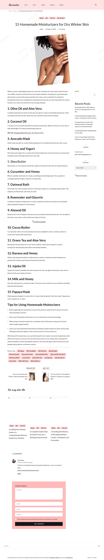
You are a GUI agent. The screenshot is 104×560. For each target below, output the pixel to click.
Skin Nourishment (59, 358)
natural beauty (26, 358)
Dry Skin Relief (53, 351)
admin (41, 29)
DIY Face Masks (31, 351)
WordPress (70, 557)
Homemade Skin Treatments (58, 354)
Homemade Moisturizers (42, 354)
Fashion (61, 5)
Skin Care (52, 18)
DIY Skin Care (42, 351)
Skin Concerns (60, 18)
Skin (34, 5)
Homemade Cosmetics (27, 354)
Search (77, 91)
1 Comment (61, 29)
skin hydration (48, 358)
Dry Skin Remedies (14, 354)
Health (43, 5)
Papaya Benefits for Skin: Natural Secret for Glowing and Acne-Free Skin (85, 109)
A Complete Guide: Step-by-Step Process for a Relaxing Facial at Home (39, 434)
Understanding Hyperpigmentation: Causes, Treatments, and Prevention (85, 117)
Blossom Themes (55, 557)
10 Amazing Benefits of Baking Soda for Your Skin (85, 132)
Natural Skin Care (37, 358)
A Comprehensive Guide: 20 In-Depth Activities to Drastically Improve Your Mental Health (84, 124)
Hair (25, 5)
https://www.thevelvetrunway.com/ (28, 470)
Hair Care (64, 428)
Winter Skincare (35, 361)
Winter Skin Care (23, 361)
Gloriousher (14, 5)
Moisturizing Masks (14, 358)
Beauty (41, 18)
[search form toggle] (95, 5)
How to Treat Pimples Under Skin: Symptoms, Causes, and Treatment (85, 138)
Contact (94, 557)
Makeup (52, 5)
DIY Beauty (21, 351)
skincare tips (12, 361)
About (89, 557)
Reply (19, 474)
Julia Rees (20, 460)
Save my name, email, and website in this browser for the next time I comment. (37, 519)
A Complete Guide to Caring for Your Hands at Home (28, 133)
